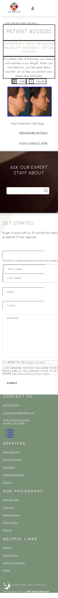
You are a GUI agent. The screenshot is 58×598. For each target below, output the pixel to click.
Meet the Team (11, 500)
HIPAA (6, 570)
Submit (12, 383)
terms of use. (35, 362)
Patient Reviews (11, 515)
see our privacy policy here (30, 373)
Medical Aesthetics (13, 475)
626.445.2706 (11, 405)
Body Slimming (11, 452)
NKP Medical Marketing (38, 591)
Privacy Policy (10, 555)
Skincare (7, 482)
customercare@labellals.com (18, 413)
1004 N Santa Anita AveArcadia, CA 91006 (16, 421)
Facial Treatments (12, 459)
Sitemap (7, 547)
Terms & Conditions (14, 563)
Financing (8, 507)
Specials (7, 530)
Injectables (9, 467)
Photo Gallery (10, 522)
